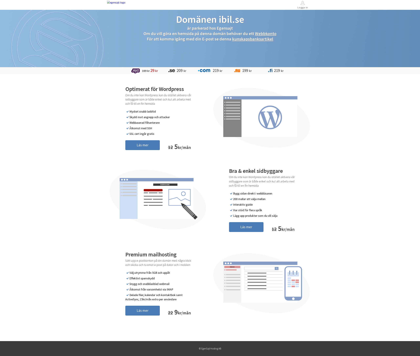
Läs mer (142, 145)
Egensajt (225, 28)
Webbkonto (265, 33)
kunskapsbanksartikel (252, 39)
